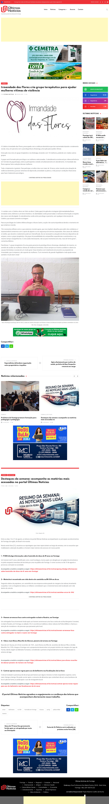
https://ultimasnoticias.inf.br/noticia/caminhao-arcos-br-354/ (52, 592)
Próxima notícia (69, 360)
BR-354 (19, 709)
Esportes (39, 790)
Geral (89, 159)
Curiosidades (42, 787)
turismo (4, 713)
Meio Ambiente (35, 792)
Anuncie (72, 9)
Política (45, 792)
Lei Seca (42, 709)
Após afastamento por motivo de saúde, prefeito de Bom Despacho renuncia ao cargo (63, 364)
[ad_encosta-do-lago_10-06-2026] (55, 71)
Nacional (85, 133)
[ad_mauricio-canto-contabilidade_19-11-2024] (40, 451)
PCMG (48, 709)
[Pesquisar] (107, 9)
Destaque (49, 414)
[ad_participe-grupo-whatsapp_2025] (40, 332)
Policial (30, 782)
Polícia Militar (56, 709)
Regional (99, 186)
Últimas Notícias (9, 94)
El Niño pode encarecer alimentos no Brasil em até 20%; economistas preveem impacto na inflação (38, 2)
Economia (99, 133)
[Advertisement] (54, 30)
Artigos (98, 158)
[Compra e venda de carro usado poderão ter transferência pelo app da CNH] (89, 177)
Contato (80, 9)
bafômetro (11, 709)
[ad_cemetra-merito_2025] (55, 53)
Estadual (47, 782)
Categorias (62, 9)
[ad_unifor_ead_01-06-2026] (40, 434)
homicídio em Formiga (30, 709)
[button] (74, 376)
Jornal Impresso (50, 790)
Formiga (3, 414)
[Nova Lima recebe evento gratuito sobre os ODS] (89, 150)
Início (45, 9)
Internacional (28, 785)
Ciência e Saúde (49, 785)
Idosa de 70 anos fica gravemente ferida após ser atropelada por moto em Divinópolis (18, 728)
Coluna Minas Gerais (29, 787)
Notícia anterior (11, 361)
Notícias (53, 9)
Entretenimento (28, 790)
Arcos (3, 709)
